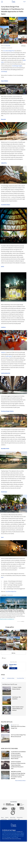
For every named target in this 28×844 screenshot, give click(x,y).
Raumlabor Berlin (5, 448)
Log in (24, 1)
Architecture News (10, 678)
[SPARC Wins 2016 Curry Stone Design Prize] (5, 728)
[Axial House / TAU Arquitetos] (6, 700)
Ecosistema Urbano (5, 204)
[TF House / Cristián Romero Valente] (6, 691)
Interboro (3, 327)
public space (9, 356)
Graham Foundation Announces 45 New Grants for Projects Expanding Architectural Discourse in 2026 (18, 765)
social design (4, 71)
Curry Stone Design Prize (8, 51)
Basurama (3, 119)
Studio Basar (4, 492)
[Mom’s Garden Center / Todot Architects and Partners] (6, 710)
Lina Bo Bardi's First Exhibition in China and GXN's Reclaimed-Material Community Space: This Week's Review (18, 755)
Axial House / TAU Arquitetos (16, 698)
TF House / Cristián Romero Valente (16, 688)
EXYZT (2, 266)
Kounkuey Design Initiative (7, 411)
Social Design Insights (17, 66)
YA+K (2, 537)
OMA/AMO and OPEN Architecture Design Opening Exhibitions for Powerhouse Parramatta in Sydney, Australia (18, 775)
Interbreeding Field (5, 373)
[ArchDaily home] (13, 2)
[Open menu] (2, 2)
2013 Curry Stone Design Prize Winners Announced (18, 735)
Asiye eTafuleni (4, 81)
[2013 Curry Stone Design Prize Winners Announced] (5, 738)
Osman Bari (13, 665)
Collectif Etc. (4, 163)
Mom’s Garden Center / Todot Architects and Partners (18, 708)
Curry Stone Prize (20, 678)
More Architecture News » (20, 780)
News (3, 678)
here (2, 577)
